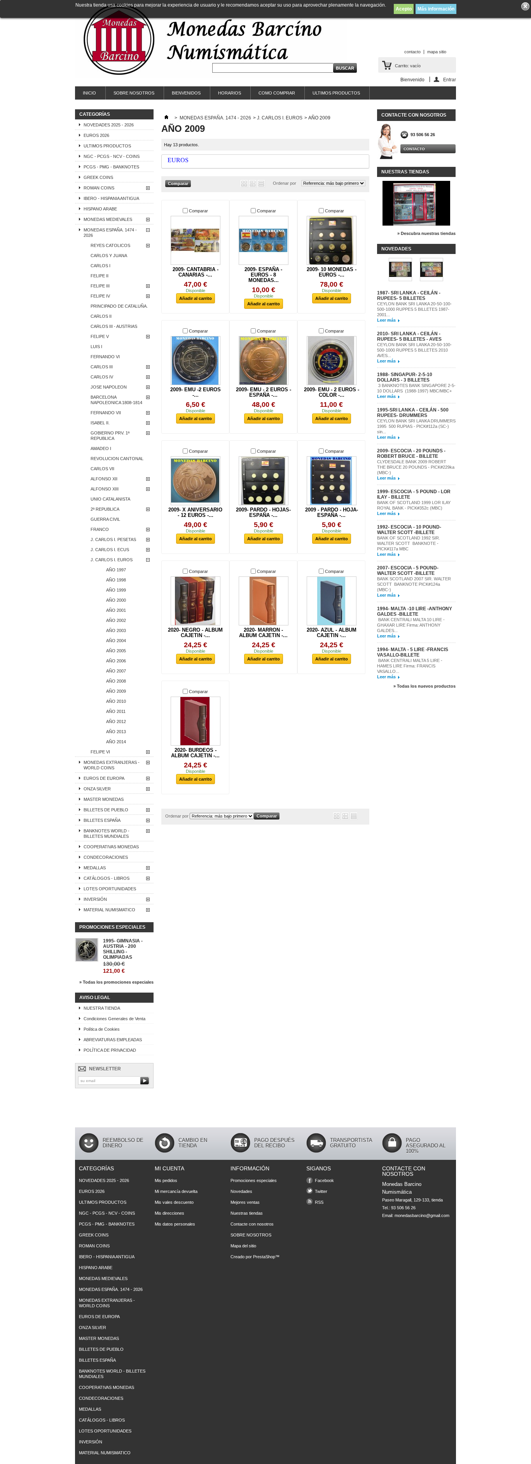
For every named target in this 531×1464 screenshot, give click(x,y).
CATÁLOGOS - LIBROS (106, 878)
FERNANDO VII (106, 412)
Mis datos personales (175, 1224)
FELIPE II (99, 275)
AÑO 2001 (116, 610)
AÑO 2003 (116, 630)
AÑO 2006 (116, 660)
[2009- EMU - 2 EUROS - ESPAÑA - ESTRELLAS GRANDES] (263, 360)
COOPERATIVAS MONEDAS (111, 846)
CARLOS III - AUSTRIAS (114, 326)
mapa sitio (436, 51)
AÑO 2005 (116, 650)
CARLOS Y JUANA (109, 255)
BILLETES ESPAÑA (102, 820)
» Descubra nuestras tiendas (426, 233)
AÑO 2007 (116, 671)
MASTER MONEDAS (104, 799)
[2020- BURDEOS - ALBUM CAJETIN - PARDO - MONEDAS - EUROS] (195, 721)
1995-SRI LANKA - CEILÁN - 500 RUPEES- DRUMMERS (413, 412)
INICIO (89, 93)
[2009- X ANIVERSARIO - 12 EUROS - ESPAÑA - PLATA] (195, 480)
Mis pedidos (166, 1180)
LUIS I (96, 346)
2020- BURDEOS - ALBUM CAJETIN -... (195, 752)
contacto (412, 51)
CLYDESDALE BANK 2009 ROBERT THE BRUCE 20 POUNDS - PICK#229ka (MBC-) (415, 467)
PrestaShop (264, 1256)
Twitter (321, 1191)
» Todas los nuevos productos (424, 686)
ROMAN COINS (99, 188)
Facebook (324, 1180)
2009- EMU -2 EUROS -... (195, 392)
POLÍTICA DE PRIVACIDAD (110, 1050)
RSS (319, 1202)
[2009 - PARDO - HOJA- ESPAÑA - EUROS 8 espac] (331, 480)
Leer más (386, 320)
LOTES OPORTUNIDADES (110, 888)
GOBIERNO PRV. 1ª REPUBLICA (110, 436)
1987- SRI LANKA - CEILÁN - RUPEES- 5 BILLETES (408, 295)
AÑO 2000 (116, 600)
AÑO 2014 (116, 741)
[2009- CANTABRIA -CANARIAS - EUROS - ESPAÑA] (195, 240)
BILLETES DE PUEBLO (106, 809)
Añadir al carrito (195, 298)
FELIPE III (100, 286)
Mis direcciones (169, 1213)
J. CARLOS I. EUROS (112, 559)
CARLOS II (101, 316)
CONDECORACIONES (106, 857)
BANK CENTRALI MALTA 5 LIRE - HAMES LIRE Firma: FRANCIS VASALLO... (409, 666)
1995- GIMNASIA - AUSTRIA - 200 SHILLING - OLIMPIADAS (123, 949)
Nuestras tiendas (405, 172)
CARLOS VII (102, 468)
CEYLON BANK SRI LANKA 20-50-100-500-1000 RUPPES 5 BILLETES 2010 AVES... (414, 350)
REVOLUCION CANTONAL (117, 458)
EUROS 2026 (96, 135)
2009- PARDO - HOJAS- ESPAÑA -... (263, 512)
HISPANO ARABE (100, 209)
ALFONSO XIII (105, 489)
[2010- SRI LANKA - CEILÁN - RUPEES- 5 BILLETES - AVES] (431, 270)
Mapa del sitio (243, 1245)
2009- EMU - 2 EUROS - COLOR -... (331, 392)
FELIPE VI (100, 752)
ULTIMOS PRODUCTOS (336, 93)
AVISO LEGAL (94, 997)
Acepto (404, 9)
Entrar (449, 79)
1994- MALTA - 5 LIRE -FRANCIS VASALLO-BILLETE (412, 652)
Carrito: (408, 65)
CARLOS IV (102, 377)
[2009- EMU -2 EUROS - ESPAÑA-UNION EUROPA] (195, 360)
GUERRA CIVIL (105, 519)
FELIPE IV (100, 296)
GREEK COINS (98, 177)
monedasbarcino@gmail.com (422, 1215)
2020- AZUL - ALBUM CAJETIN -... (331, 632)
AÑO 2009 (116, 691)
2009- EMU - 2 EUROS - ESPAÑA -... (263, 392)
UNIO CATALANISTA (110, 499)
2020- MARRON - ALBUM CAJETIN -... (263, 632)
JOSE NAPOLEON (109, 387)
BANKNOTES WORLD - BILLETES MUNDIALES (106, 833)
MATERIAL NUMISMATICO (109, 909)
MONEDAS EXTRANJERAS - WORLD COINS (112, 765)
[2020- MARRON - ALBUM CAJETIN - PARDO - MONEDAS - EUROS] (263, 600)
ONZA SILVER (97, 788)
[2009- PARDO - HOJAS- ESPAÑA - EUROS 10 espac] (263, 480)
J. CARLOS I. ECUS (110, 549)
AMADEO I (101, 448)
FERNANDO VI (105, 356)
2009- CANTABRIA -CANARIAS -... (195, 272)
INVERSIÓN (95, 899)
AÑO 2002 (116, 620)
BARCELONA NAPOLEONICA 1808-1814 (116, 400)
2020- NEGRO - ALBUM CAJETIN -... (195, 632)
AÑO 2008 (116, 681)
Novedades (396, 249)
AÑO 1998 (116, 580)
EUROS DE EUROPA (104, 778)
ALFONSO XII (104, 478)
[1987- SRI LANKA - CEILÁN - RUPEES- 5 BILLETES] (400, 270)
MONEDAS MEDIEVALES (108, 219)
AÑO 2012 (116, 721)
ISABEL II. (100, 422)
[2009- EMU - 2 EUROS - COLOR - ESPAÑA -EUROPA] (331, 360)
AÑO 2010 (116, 701)
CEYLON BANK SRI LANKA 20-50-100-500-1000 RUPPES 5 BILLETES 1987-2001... (414, 309)
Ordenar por (284, 183)
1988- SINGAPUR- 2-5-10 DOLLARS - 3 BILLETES (404, 377)
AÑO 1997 (116, 569)
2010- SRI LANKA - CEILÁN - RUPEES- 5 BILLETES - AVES (409, 336)
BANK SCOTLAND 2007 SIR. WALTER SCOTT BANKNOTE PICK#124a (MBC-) (414, 584)
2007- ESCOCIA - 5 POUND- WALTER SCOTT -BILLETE (407, 570)
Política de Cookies (102, 1029)
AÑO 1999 (116, 590)
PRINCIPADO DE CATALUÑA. (119, 306)
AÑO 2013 (116, 731)
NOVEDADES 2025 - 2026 (109, 125)
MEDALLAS (95, 867)
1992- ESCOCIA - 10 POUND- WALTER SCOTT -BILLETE (409, 529)
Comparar (198, 210)
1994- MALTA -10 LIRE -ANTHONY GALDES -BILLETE (414, 611)
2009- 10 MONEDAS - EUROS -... (331, 272)
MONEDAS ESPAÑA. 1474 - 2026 (110, 233)
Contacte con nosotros (252, 1224)
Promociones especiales (112, 927)
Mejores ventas (245, 1202)
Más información (435, 9)
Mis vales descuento (174, 1202)
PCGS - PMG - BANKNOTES (111, 167)
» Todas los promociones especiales (116, 982)
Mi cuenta (169, 1168)
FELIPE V (100, 336)
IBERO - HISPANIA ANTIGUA (111, 198)
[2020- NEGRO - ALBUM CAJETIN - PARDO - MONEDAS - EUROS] (195, 600)
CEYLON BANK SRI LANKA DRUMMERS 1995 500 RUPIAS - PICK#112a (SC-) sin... (416, 426)
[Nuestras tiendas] (416, 224)
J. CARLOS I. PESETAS (113, 539)
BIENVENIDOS (186, 93)
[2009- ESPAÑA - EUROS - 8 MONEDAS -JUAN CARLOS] (263, 240)
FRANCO (100, 529)
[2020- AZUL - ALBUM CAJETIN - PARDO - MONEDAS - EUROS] (331, 600)
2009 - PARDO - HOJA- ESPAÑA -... (331, 512)
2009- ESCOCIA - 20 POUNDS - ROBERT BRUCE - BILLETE (411, 453)
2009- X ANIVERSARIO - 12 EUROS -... (195, 512)
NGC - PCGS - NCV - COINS (112, 156)
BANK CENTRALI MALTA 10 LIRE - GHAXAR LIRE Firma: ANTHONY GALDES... (411, 625)
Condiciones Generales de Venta (114, 1018)
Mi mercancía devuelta (176, 1191)
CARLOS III (102, 366)
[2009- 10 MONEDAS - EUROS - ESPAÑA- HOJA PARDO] (331, 240)
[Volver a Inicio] (166, 118)
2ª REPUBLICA (105, 509)
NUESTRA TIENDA (102, 1008)
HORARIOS (229, 93)
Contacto (414, 149)
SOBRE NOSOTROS (134, 93)
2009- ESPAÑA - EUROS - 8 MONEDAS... (263, 274)
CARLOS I (100, 265)
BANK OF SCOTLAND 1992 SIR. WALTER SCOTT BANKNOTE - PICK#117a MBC (408, 543)
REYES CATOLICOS (110, 245)
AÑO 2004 (116, 640)
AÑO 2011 (116, 711)
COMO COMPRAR (277, 93)
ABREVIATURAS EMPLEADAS (113, 1039)
